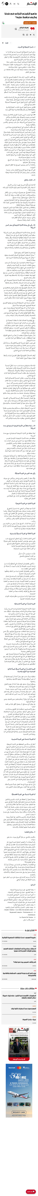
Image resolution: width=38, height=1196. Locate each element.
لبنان (35, 935)
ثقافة (34, 23)
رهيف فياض (24, 27)
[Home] (32, 3)
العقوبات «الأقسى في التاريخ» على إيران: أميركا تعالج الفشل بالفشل (19, 997)
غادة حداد (34, 1012)
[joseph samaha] (3, 4)
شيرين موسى (34, 979)
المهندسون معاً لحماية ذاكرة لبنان (23, 1009)
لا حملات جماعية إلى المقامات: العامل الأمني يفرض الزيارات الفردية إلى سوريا (19, 950)
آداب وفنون (27, 23)
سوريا (34, 946)
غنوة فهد (34, 965)
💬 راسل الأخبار (30, 1191)
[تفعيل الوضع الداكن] (18, 3)
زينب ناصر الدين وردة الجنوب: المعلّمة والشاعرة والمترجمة (19, 974)
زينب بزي (34, 941)
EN (14, 4)
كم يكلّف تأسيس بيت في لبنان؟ (24, 962)
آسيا (35, 993)
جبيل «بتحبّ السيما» (29, 1019)
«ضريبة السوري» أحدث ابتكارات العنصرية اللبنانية (19, 937)
